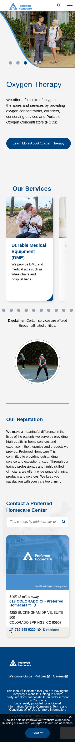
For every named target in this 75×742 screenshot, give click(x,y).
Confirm (37, 733)
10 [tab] (63, 310)
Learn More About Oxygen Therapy (38, 143)
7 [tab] (41, 310)
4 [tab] (33, 63)
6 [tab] (33, 310)
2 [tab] (18, 63)
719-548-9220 (25, 629)
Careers (59, 676)
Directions (51, 630)
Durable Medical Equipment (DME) (28, 251)
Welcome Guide (20, 676)
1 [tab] (10, 63)
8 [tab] (48, 310)
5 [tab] (26, 310)
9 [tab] (56, 310)
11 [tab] (71, 310)
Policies (41, 676)
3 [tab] (25, 63)
